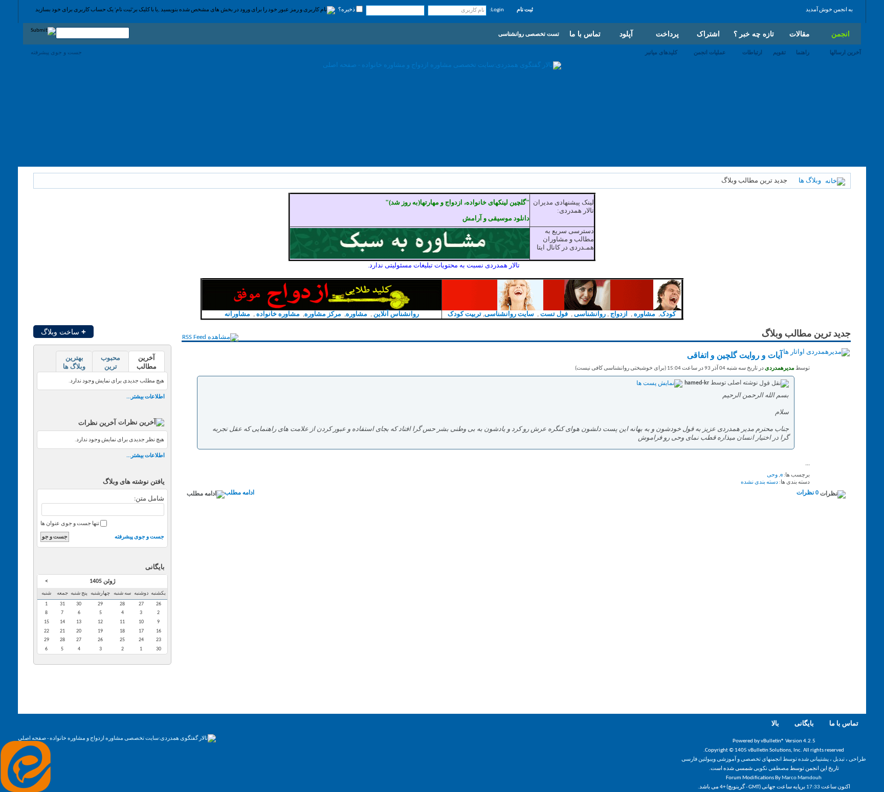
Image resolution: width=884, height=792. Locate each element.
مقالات (799, 34)
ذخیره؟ (347, 10)
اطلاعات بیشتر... (145, 397)
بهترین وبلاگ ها (74, 362)
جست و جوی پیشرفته (56, 52)
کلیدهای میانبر (661, 52)
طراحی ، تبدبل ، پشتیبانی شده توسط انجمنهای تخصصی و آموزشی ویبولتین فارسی (773, 759)
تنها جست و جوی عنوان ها (70, 524)
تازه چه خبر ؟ (754, 34)
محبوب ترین (110, 362)
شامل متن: (149, 498)
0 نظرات (808, 493)
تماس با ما (585, 34)
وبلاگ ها (810, 180)
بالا (775, 723)
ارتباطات (752, 52)
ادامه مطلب (239, 493)
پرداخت (667, 34)
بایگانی (804, 723)
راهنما (802, 52)
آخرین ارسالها (845, 52)
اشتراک (708, 34)
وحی (772, 475)
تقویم (779, 52)
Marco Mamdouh (802, 778)
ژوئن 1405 (103, 581)
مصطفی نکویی (771, 769)
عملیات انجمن (710, 52)
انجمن (840, 34)
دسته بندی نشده (759, 482)
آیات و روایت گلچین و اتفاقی (734, 356)
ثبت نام (525, 10)
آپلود (626, 34)
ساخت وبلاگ (63, 331)
